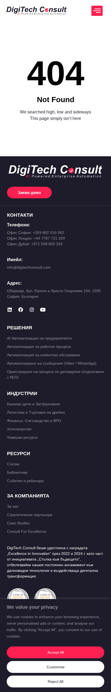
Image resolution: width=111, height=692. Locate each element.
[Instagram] (32, 309)
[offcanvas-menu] (97, 11)
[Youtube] (43, 309)
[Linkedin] (10, 309)
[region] (55, 645)
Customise (56, 667)
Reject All (55, 681)
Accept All (55, 652)
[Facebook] (21, 309)
